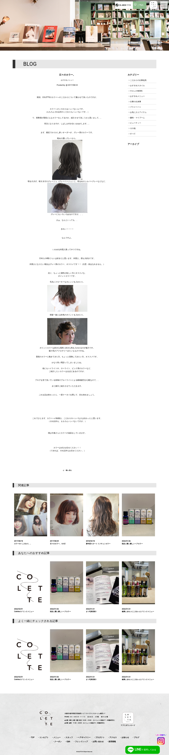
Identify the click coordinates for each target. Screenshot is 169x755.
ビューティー (135, 123)
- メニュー (56, 737)
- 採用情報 (111, 741)
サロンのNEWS (136, 91)
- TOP (32, 737)
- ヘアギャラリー (84, 737)
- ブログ (136, 737)
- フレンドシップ (81, 741)
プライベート (135, 107)
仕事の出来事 (135, 102)
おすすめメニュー (137, 96)
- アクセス (112, 737)
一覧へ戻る (68, 470)
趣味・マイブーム (137, 118)
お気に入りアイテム (138, 112)
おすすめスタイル (137, 85)
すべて (133, 134)
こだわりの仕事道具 (138, 80)
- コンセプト (43, 737)
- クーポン (57, 741)
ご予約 (140, 5)
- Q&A (67, 741)
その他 (133, 128)
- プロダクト (99, 737)
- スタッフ (68, 737)
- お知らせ (124, 737)
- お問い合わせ (98, 741)
